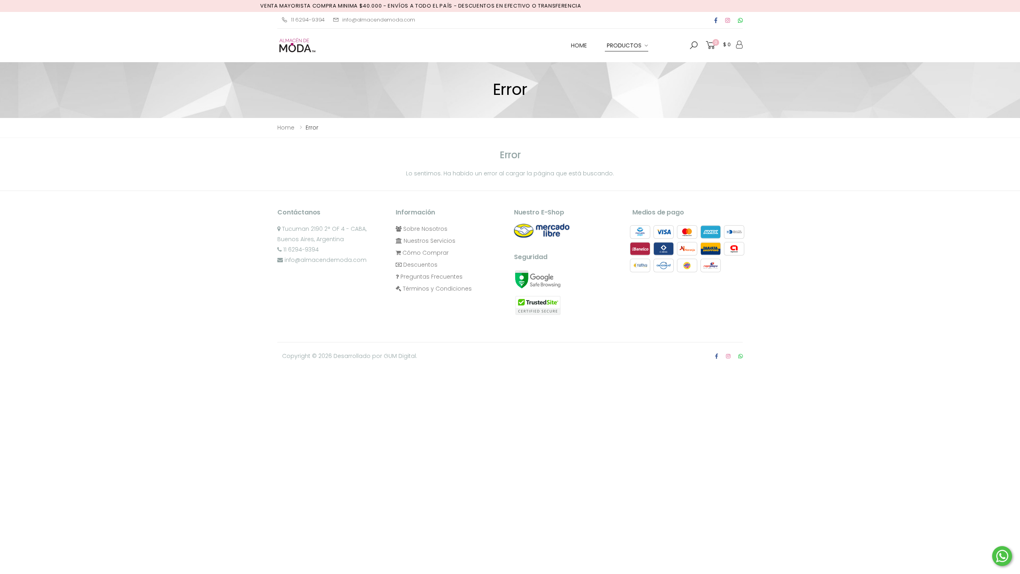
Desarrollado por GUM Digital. (375, 356)
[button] (693, 45)
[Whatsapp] (740, 20)
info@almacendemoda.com (378, 20)
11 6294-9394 (308, 20)
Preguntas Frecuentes (431, 277)
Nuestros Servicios (428, 241)
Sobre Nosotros (424, 229)
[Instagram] (727, 20)
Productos (624, 45)
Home (285, 128)
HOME (579, 45)
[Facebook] (715, 20)
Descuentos (419, 265)
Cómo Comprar (425, 253)
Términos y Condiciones (436, 289)
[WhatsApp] (740, 356)
